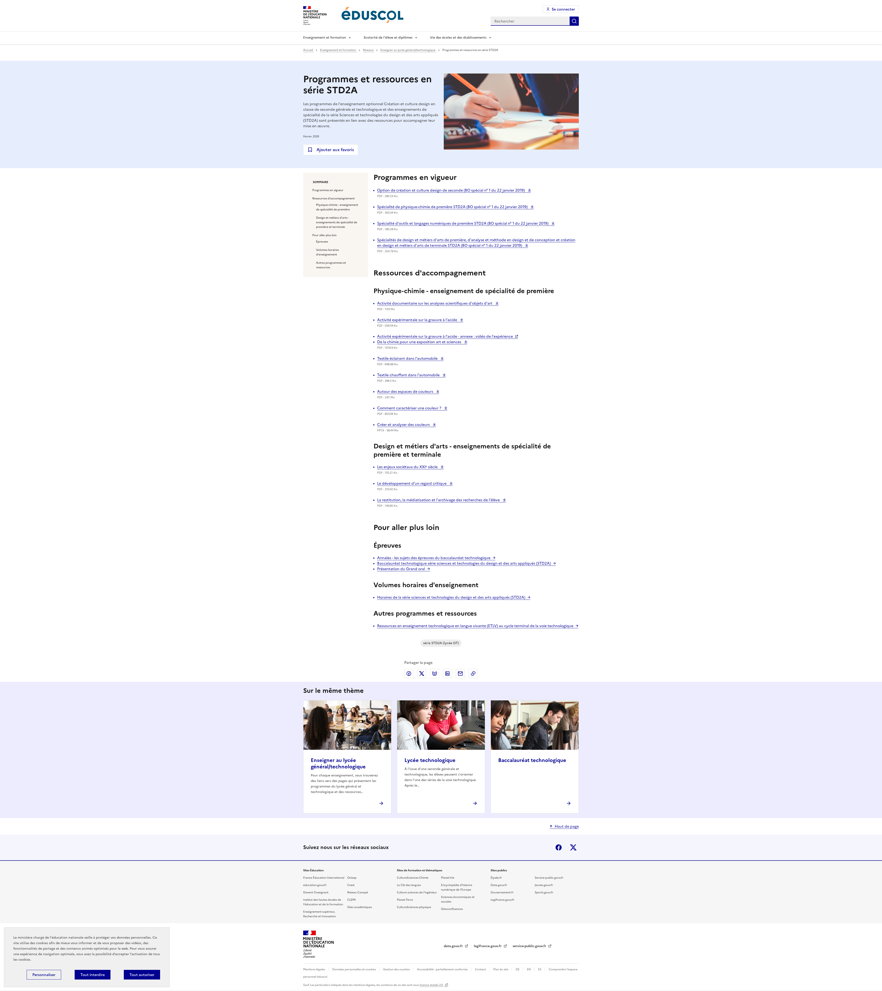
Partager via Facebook (408, 673)
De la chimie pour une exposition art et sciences (419, 342)
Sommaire (320, 182)
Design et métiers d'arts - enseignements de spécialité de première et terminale (336, 222)
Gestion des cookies (396, 969)
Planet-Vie (447, 878)
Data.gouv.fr (499, 885)
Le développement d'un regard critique (412, 483)
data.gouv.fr (454, 946)
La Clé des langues (409, 885)
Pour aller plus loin (324, 235)
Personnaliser (43, 974)
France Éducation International (323, 878)
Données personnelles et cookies (354, 969)
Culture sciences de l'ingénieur (417, 892)
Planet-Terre (405, 900)
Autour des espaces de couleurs (405, 391)
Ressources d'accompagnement (333, 198)
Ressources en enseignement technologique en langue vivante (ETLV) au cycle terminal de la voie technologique (475, 626)
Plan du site (501, 969)
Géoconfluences (452, 909)
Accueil (308, 50)
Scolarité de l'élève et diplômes (388, 37)
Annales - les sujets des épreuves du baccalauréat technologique (433, 558)
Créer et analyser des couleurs (404, 424)
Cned (350, 885)
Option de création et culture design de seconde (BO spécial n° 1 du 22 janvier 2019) (451, 190)
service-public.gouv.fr (530, 946)
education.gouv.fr (315, 885)
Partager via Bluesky (434, 673)
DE (518, 969)
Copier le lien (473, 673)
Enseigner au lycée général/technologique (408, 50)
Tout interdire (92, 974)
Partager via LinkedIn (447, 673)
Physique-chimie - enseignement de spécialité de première (337, 207)
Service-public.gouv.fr (549, 878)
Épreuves (322, 242)
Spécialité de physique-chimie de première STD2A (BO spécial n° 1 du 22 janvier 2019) (453, 207)
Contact (481, 969)
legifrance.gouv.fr (488, 946)
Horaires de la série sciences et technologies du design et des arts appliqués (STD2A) (451, 597)
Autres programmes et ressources (331, 265)
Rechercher (574, 21)
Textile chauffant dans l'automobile (409, 375)
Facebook (558, 847)
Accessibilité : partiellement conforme (442, 969)
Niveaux (368, 50)
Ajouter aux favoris (335, 150)
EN (529, 969)
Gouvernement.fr (502, 892)
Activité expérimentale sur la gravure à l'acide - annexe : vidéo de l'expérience (445, 336)
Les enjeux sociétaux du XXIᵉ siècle (407, 467)
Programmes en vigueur (327, 190)
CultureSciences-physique (414, 907)
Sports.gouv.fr (544, 892)
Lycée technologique (429, 760)
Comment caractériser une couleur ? (409, 408)
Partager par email (460, 673)
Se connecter (563, 9)
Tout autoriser (142, 974)
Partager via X (421, 673)
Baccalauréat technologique (532, 760)
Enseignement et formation (324, 37)
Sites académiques (359, 907)
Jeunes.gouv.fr (544, 885)
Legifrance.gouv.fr (502, 900)
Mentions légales (314, 969)
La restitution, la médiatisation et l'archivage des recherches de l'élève (439, 500)
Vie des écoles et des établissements (458, 37)
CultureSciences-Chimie (412, 878)
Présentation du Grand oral (401, 569)
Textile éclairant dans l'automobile (407, 358)
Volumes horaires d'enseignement (327, 252)
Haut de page (567, 826)
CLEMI (351, 900)
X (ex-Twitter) (573, 847)
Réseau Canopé (357, 892)
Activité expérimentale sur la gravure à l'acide (417, 320)
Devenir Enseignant (315, 892)
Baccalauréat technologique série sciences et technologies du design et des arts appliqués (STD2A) (464, 563)
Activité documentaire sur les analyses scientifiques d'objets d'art (435, 303)
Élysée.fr (496, 878)
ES (540, 969)
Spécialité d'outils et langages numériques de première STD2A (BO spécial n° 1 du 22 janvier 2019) (463, 223)
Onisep (351, 878)
